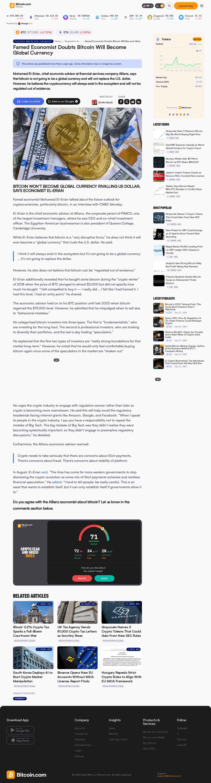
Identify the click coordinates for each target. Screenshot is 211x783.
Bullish (104, 578)
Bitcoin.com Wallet (154, 737)
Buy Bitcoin (149, 743)
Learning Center (118, 739)
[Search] (169, 5)
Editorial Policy (83, 745)
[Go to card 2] (173, 115)
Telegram (182, 728)
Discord (181, 739)
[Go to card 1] (170, 115)
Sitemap (79, 756)
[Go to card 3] (177, 115)
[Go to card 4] (181, 115)
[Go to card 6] (188, 115)
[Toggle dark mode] (160, 5)
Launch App (186, 5)
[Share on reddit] (132, 101)
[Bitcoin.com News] (20, 6)
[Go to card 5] (184, 115)
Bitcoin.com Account (155, 731)
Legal (78, 750)
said (44, 472)
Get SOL (197, 39)
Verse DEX (149, 748)
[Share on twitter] (126, 101)
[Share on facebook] (120, 101)
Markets (113, 733)
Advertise (80, 739)
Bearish (82, 578)
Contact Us (81, 733)
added (56, 482)
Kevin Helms (105, 102)
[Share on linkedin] (138, 101)
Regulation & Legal (73, 41)
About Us (80, 728)
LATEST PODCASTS (164, 298)
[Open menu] (201, 5)
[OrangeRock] (25, 23)
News (58, 41)
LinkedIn (182, 745)
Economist (20, 698)
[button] (76, 101)
